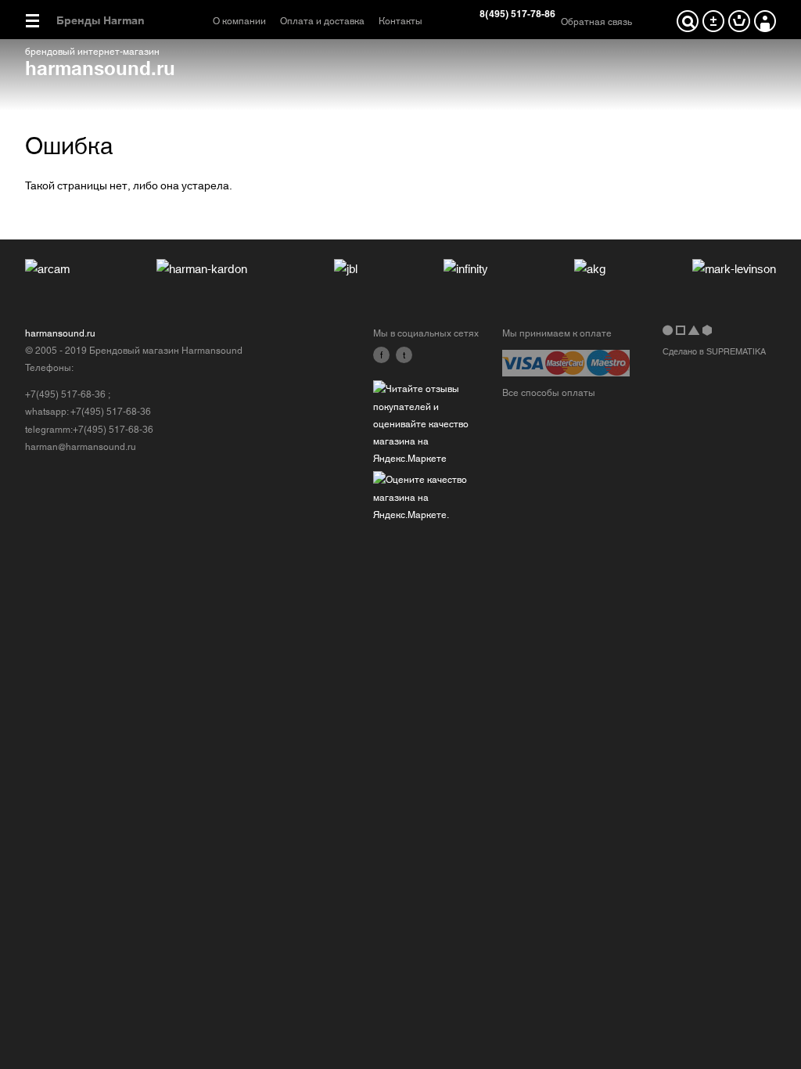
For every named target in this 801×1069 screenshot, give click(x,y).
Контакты (400, 21)
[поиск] (688, 21)
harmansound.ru (100, 67)
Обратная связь (596, 22)
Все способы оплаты (548, 392)
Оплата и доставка (322, 21)
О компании (239, 21)
